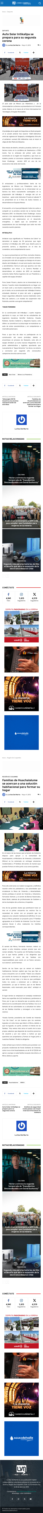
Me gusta (8, 593)
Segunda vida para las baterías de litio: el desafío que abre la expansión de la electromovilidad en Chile (21, 566)
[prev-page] (3, 576)
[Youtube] (30, 1499)
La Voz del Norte (14, 45)
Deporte (10, 12)
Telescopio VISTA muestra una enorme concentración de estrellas (10, 401)
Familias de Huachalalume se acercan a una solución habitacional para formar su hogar (32, 402)
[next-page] (7, 576)
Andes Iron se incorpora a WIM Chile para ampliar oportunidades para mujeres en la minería (21, 523)
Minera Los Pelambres (25, 374)
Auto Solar (12, 374)
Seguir (21, 593)
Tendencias (21, 561)
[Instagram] (18, 1499)
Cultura (21, 474)
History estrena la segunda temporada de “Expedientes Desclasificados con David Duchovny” (21, 480)
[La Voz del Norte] (4, 45)
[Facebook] (12, 1499)
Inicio (4, 12)
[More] (33, 52)
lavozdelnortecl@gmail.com (26, 1491)
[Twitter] (24, 1499)
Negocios (21, 518)
